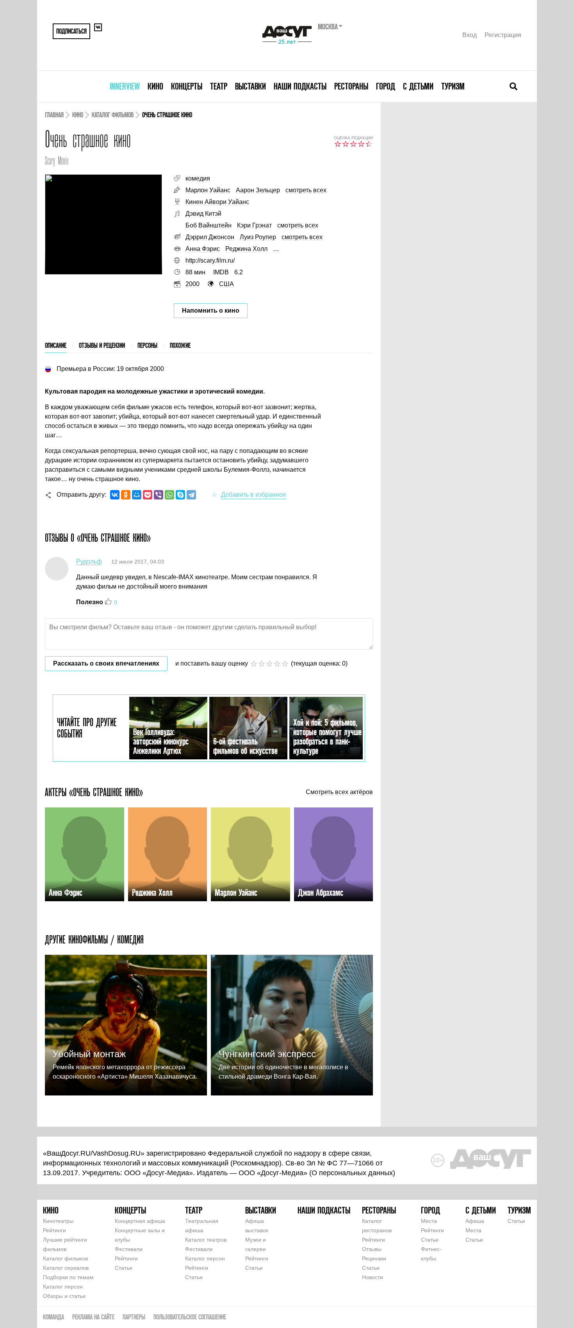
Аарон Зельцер (258, 190)
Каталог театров (205, 1240)
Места (429, 1221)
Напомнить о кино (210, 310)
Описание (55, 345)
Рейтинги (54, 1230)
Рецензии (374, 1258)
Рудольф (89, 561)
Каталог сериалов (66, 1268)
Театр (218, 86)
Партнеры (134, 1317)
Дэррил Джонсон (209, 237)
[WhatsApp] (169, 494)
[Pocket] (147, 494)
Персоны (147, 345)
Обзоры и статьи (64, 1296)
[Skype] (180, 494)
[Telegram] (191, 494)
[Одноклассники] (125, 494)
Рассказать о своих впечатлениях (106, 663)
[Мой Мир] (136, 494)
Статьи (123, 1268)
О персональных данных (352, 1173)
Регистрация (503, 35)
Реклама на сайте (93, 1317)
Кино (155, 86)
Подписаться (71, 31)
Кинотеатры (58, 1221)
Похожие (180, 345)
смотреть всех (305, 190)
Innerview (125, 86)
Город (385, 86)
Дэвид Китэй (203, 213)
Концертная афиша (140, 1221)
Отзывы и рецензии (102, 345)
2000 (192, 284)
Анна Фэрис (202, 248)
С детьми (418, 86)
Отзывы (371, 1249)
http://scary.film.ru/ (210, 260)
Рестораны (351, 86)
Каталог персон (63, 1286)
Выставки (250, 86)
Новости (372, 1277)
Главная (54, 114)
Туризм (453, 86)
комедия (197, 178)
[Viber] (158, 494)
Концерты (186, 86)
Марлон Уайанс (207, 190)
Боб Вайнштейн (208, 225)
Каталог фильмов (113, 114)
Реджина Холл (246, 248)
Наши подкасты (300, 86)
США (226, 284)
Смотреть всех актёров (339, 792)
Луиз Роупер (258, 237)
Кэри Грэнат (254, 225)
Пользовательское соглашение (189, 1317)
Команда (53, 1317)
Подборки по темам (68, 1277)
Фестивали (129, 1249)
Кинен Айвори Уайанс (217, 202)
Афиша (474, 1221)
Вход (469, 35)
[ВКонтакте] (114, 494)
